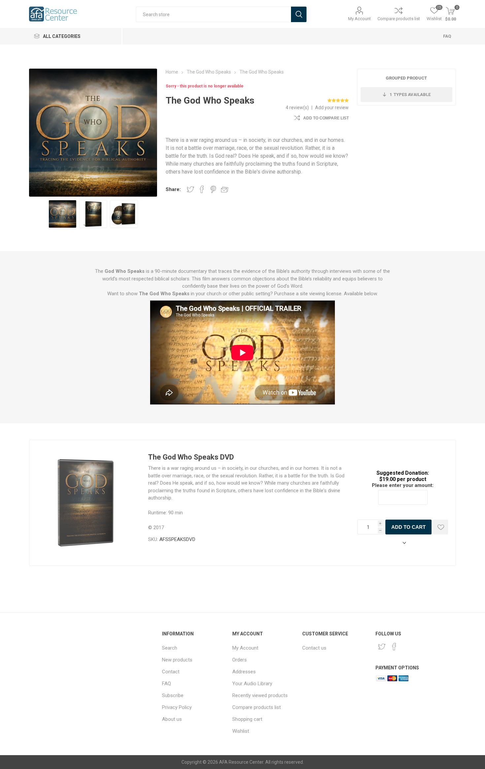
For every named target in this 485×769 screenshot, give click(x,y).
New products (177, 660)
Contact (170, 672)
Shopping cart (247, 719)
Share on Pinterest (213, 189)
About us (172, 719)
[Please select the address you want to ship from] (402, 543)
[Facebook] (394, 646)
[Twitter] (381, 646)
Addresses (244, 672)
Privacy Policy (177, 707)
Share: (173, 189)
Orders (239, 660)
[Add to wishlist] (440, 527)
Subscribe (172, 695)
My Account (359, 18)
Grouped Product (406, 78)
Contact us (314, 648)
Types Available (410, 94)
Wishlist (240, 731)
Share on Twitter (190, 189)
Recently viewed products (260, 695)
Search (169, 648)
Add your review (332, 107)
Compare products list (398, 18)
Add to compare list (326, 118)
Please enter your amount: (403, 485)
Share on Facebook (202, 189)
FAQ (447, 36)
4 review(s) (297, 107)
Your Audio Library (252, 684)
